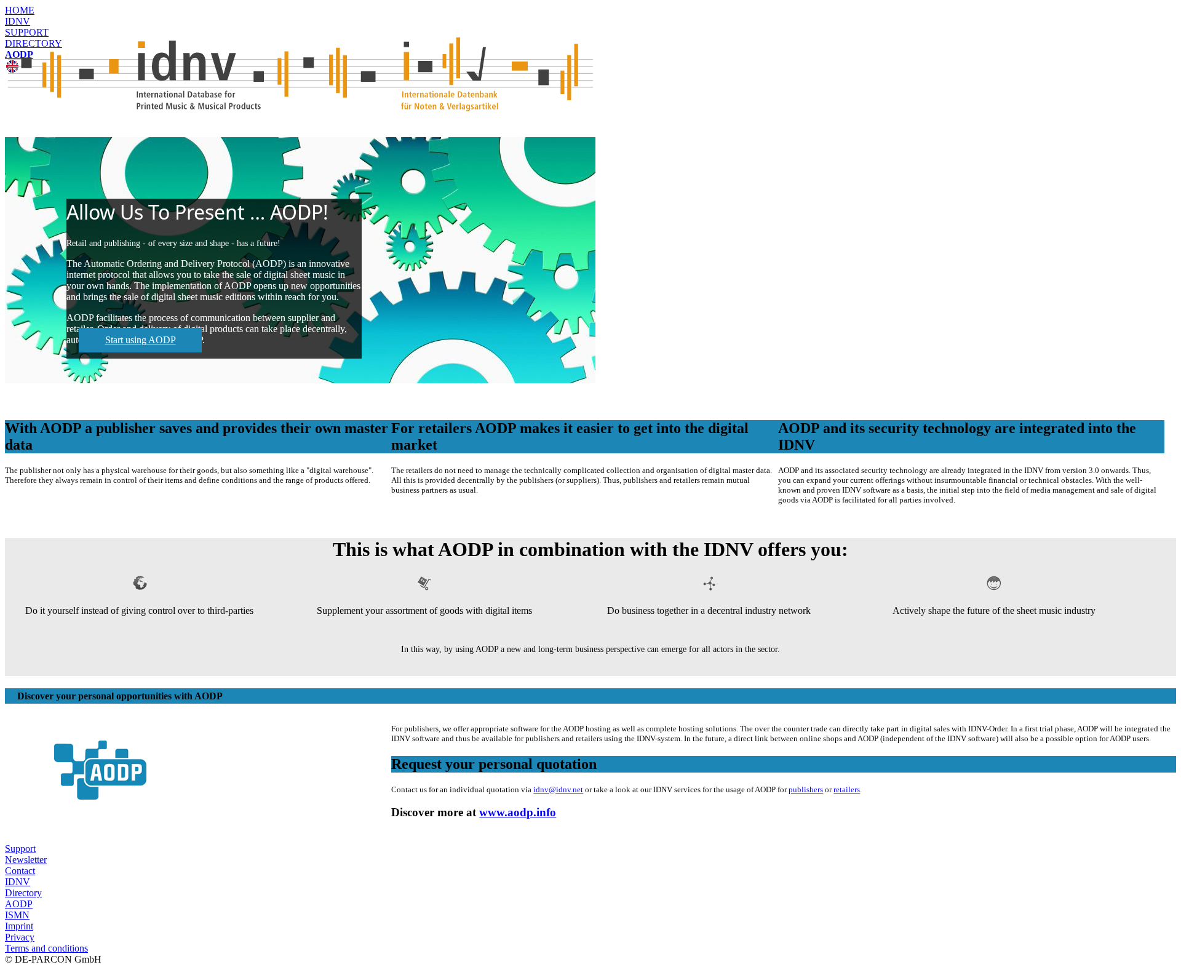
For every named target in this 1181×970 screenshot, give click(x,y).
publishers (806, 789)
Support (20, 848)
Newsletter (26, 859)
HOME (19, 10)
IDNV (17, 21)
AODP (19, 904)
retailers (846, 789)
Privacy (19, 937)
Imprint (19, 926)
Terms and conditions (46, 948)
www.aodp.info (517, 812)
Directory (23, 893)
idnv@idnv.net (558, 789)
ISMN (17, 915)
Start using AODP (140, 340)
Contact (20, 870)
